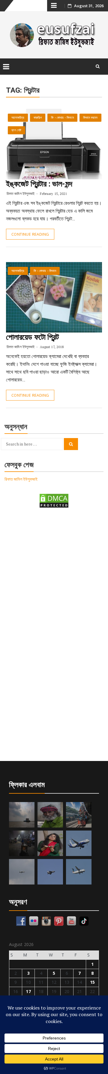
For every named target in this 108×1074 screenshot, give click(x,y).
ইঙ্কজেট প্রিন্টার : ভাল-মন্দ (39, 183)
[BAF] (21, 872)
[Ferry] (21, 815)
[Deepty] (50, 843)
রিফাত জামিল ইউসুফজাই (20, 193)
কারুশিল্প (38, 118)
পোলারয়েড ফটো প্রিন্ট (32, 337)
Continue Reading (30, 234)
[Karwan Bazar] (21, 843)
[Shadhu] (50, 815)
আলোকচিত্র (17, 118)
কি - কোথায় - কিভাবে (62, 118)
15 (92, 982)
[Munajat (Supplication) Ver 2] (79, 815)
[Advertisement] (54, 573)
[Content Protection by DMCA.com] (54, 500)
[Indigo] (79, 843)
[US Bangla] (79, 872)
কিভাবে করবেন (90, 118)
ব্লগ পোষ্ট (16, 130)
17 (28, 991)
